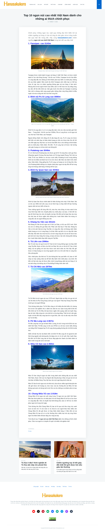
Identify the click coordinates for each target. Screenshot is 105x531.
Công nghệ (68, 4)
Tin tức (82, 4)
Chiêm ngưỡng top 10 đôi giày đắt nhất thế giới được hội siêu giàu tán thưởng (69, 465)
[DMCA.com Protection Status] (52, 519)
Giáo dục (75, 4)
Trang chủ (32, 4)
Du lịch (40, 4)
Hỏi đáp (46, 4)
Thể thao (53, 4)
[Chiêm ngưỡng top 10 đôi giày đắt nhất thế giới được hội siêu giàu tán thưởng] (70, 449)
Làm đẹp (60, 4)
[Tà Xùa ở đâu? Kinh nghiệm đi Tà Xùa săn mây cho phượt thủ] (35, 449)
